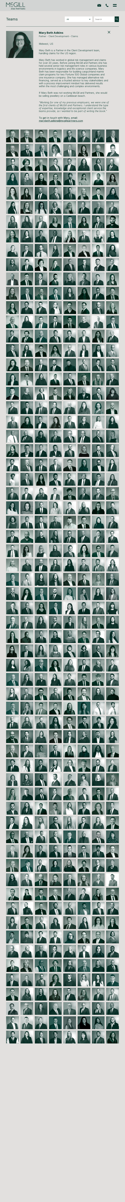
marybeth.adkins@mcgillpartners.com (61, 120)
